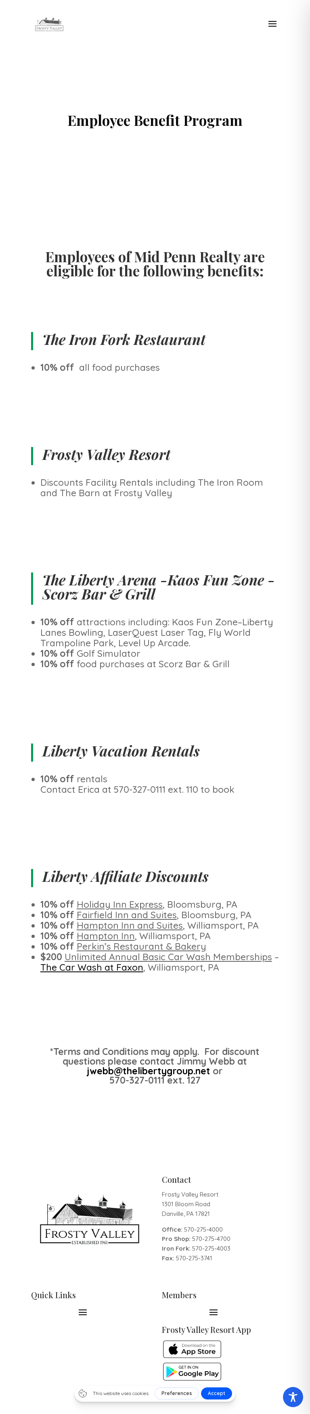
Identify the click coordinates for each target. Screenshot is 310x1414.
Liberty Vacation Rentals (121, 750)
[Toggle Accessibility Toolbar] (293, 1397)
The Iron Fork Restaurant (123, 339)
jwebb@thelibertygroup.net (148, 1071)
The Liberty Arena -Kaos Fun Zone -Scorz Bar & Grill (158, 586)
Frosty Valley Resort (106, 454)
